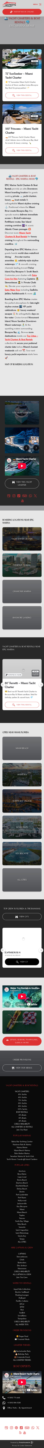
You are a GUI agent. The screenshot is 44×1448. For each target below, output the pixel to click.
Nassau (22, 1218)
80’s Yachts (22, 1103)
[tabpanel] (22, 440)
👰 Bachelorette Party (22, 1351)
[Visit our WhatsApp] (30, 495)
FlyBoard (22, 1298)
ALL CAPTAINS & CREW (22, 1274)
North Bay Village (22, 1221)
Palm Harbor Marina (22, 1153)
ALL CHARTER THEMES (22, 1360)
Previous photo (26, 448)
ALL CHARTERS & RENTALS (22, 1127)
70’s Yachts (22, 1100)
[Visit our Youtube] (22, 500)
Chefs (22, 1260)
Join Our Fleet (22, 1130)
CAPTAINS (22, 1254)
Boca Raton (22, 1174)
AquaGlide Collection (22, 1289)
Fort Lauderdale (22, 1195)
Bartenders (22, 1262)
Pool (22, 1310)
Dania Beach (22, 1180)
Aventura (22, 1171)
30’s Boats (22, 1118)
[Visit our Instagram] (13, 495)
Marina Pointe (22, 1147)
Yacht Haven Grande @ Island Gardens (22, 1159)
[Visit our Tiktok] (18, 495)
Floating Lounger (22, 1295)
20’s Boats (22, 1115)
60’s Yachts (22, 1097)
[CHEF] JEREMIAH (12, 952)
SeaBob (22, 1313)
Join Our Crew (22, 1277)
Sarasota (22, 1227)
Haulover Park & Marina (22, 1144)
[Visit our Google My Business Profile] (8, 495)
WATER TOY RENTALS (22, 1283)
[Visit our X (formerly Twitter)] (35, 495)
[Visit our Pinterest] (16, 1427)
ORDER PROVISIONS (22, 1060)
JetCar (22, 1304)
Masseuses (22, 1268)
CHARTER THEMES (22, 1345)
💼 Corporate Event (22, 1357)
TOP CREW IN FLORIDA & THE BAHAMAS (22, 908)
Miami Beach (22, 1212)
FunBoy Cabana (22, 1301)
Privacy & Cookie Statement (22, 1446)
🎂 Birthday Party (22, 1354)
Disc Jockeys (22, 1265)
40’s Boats (22, 1121)
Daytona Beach (22, 1183)
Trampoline (22, 1319)
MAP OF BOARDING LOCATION (19, 364)
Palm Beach (22, 1224)
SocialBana (22, 1316)
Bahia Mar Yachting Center (22, 1141)
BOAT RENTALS (22, 1112)
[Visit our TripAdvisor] (24, 495)
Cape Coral (22, 1177)
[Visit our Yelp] (20, 1432)
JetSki (22, 1307)
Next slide (41, 684)
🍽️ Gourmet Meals (22, 1339)
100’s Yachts (22, 1109)
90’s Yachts (22, 1106)
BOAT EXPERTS (22, 1366)
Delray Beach (22, 1189)
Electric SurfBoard (22, 1292)
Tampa (22, 1239)
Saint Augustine (22, 1230)
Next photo (36, 448)
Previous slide (3, 684)
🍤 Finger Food (22, 1336)
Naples (22, 1215)
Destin (22, 1192)
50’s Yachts (22, 1094)
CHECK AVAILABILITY (22, 1124)
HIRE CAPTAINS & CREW (22, 1247)
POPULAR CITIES (22, 1165)
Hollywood (22, 1200)
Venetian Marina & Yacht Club (22, 1156)
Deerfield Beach (22, 1186)
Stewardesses (22, 1257)
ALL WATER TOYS (22, 1324)
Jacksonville (22, 1203)
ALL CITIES (22, 1242)
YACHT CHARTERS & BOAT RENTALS (22, 1085)
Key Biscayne (22, 1206)
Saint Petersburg (22, 1233)
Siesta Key (22, 1236)
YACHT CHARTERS (22, 1091)
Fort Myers (22, 1197)
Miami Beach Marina (22, 1150)
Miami (22, 1209)
